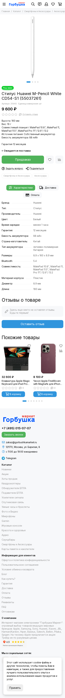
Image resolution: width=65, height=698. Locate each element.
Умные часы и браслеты (16, 506)
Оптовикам (8, 611)
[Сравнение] (59, 160)
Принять (15, 687)
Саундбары (8, 539)
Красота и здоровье (14, 530)
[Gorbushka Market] (17, 4)
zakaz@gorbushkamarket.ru (21, 442)
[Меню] (4, 4)
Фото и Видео (10, 511)
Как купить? (8, 578)
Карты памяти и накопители (18, 549)
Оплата (35, 195)
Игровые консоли (12, 525)
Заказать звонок (13, 434)
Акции (5, 474)
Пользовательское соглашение (20, 564)
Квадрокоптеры (11, 483)
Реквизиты (8, 602)
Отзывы (6, 597)
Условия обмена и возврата (18, 569)
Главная (6, 11)
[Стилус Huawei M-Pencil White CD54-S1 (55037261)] (32, 47)
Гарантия (7, 583)
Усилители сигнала (13, 497)
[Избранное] (50, 160)
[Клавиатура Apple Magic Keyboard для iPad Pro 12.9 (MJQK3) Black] (17, 358)
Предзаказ (23, 159)
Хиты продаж (10, 478)
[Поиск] (33, 4)
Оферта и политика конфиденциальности (26, 560)
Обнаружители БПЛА (14, 488)
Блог (4, 574)
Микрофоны (8, 516)
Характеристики (23, 187)
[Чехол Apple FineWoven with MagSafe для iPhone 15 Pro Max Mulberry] (48, 358)
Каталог (17, 11)
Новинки (6, 469)
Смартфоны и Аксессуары (37, 11)
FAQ (4, 606)
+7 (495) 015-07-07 (16, 428)
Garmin (5, 520)
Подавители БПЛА (12, 492)
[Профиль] (46, 4)
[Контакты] (39, 4)
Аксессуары (40, 175)
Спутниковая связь (13, 502)
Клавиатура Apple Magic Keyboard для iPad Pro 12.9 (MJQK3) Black (16, 382)
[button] (28, 82)
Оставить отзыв (32, 324)
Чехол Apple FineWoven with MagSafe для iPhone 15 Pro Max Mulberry (47, 382)
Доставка (50, 187)
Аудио (5, 535)
